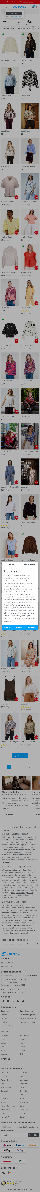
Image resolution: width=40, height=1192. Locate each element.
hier (33, 610)
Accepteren (32, 627)
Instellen (7, 627)
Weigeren (19, 627)
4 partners (25, 586)
